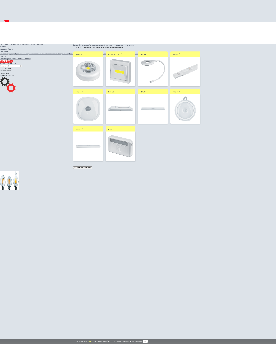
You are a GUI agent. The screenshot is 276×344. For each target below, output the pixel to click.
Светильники (84, 45)
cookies (90, 341)
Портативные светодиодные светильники (119, 45)
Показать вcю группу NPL (82, 167)
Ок (145, 341)
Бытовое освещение (96, 45)
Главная (76, 45)
